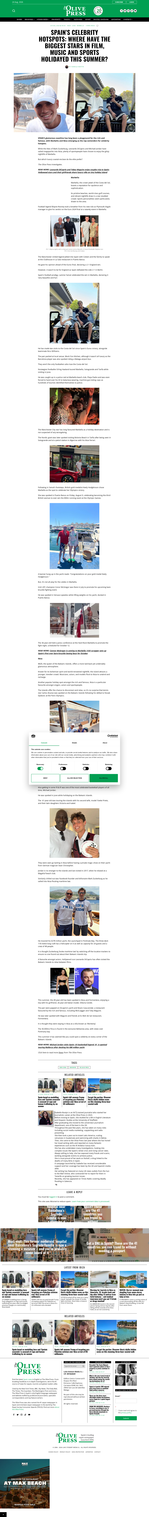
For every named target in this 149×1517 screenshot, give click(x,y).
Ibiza (69, 25)
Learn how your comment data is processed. (91, 1201)
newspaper (73, 1067)
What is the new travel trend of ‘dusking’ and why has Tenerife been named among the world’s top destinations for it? (99, 1378)
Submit (126, 1418)
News (60, 1052)
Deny (45, 778)
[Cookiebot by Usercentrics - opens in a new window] (109, 736)
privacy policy (126, 1413)
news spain (63, 1067)
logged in (53, 1197)
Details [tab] (74, 743)
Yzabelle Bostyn (77, 67)
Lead (74, 25)
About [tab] (105, 743)
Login (131, 2)
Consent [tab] (44, 743)
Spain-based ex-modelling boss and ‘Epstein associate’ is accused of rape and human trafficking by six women (49, 1101)
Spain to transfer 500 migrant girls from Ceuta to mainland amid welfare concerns (99, 1388)
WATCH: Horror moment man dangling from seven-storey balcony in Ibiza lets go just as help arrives (132, 1293)
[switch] (63, 768)
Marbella (80, 25)
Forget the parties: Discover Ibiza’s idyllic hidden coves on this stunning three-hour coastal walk (99, 1100)
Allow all (103, 778)
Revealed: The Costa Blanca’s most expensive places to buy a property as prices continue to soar (99, 1367)
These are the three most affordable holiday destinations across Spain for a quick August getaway (99, 1398)
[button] (83, 1366)
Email (118, 1396)
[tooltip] (121, 10)
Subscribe (119, 2)
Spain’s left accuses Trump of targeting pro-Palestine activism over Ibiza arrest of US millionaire (74, 1100)
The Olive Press (84, 1067)
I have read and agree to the (127, 1411)
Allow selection (74, 778)
